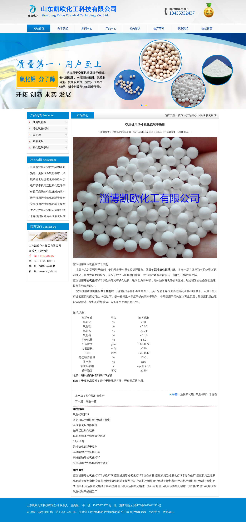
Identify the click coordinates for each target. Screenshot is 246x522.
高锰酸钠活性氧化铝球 (86, 457)
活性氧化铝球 (41, 128)
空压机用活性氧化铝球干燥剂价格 (134, 475)
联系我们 (183, 28)
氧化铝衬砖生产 (95, 395)
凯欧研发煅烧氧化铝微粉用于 (47, 179)
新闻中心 (86, 28)
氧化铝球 (201, 394)
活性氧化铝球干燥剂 (85, 446)
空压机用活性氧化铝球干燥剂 (47, 204)
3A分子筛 (78, 441)
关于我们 (62, 28)
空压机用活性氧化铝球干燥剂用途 (138, 486)
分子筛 (37, 134)
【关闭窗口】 (183, 132)
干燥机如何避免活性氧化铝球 (47, 216)
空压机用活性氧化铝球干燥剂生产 (175, 475)
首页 (180, 115)
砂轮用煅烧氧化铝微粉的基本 (47, 191)
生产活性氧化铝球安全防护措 (47, 210)
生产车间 (159, 28)
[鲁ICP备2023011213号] (147, 505)
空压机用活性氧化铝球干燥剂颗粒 (156, 480)
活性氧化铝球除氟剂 (85, 425)
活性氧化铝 (187, 394)
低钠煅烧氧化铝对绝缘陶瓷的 (47, 167)
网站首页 (38, 28)
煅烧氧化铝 (39, 122)
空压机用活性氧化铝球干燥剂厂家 (93, 475)
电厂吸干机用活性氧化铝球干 (47, 185)
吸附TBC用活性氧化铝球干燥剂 (92, 419)
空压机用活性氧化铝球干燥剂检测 (96, 486)
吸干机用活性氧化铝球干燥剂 (47, 197)
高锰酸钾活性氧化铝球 (86, 452)
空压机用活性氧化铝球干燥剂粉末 (179, 486)
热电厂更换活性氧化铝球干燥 (47, 173)
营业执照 (154, 511)
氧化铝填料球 (81, 414)
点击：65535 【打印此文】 (162, 132)
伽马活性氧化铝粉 (84, 430)
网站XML (168, 511)
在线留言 (207, 28)
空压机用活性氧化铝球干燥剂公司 (115, 480)
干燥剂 (213, 394)
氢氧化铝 (38, 141)
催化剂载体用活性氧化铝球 (89, 436)
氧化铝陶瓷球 (41, 147)
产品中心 (111, 28)
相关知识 (135, 28)
